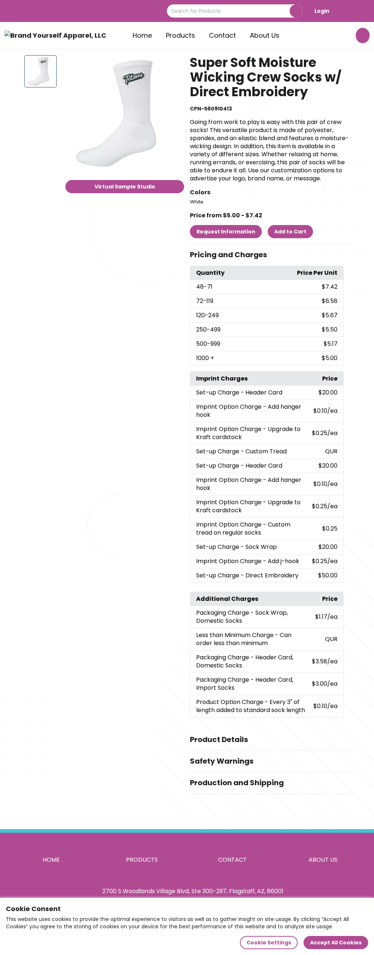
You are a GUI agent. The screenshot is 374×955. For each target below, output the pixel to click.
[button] (270, 255)
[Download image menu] (174, 64)
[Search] (296, 11)
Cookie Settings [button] (269, 942)
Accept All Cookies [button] (336, 942)
